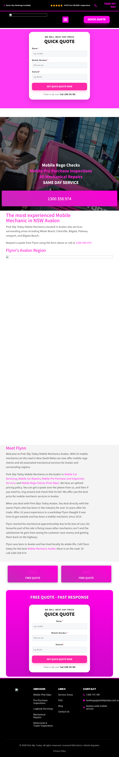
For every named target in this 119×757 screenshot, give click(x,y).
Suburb (36, 72)
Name (35, 48)
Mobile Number (40, 60)
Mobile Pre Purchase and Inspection (63, 479)
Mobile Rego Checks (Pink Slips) (40, 483)
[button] (65, 20)
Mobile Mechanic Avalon (42, 549)
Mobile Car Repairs (29, 479)
